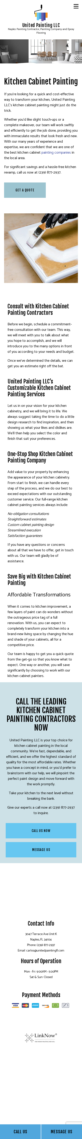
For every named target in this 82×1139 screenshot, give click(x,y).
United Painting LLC (41, 25)
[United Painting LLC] (41, 12)
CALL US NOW (41, 831)
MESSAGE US (41, 850)
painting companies (56, 153)
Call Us (20, 1131)
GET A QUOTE (24, 190)
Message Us (61, 1131)
